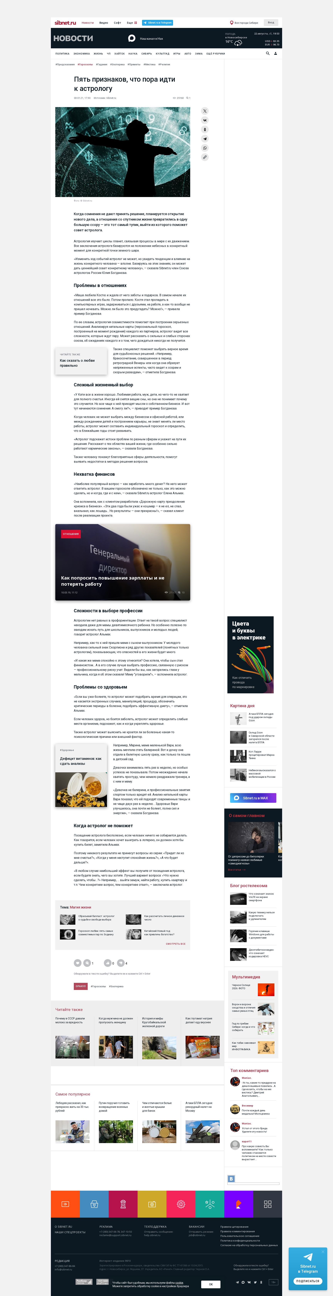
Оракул (81, 986)
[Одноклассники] (205, 129)
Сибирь (146, 53)
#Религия (164, 64)
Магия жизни (80, 907)
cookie (179, 1282)
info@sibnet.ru (63, 1269)
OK (211, 1284)
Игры (177, 53)
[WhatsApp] (205, 148)
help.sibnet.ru (152, 1235)
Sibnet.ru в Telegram (160, 22)
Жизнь (98, 53)
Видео (103, 22)
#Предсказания (65, 64)
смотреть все (176, 944)
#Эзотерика (117, 64)
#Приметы (134, 64)
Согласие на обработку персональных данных (249, 1245)
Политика (63, 53)
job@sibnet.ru (197, 1235)
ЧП (108, 53)
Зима (199, 53)
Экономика (82, 53)
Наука (133, 53)
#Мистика (149, 64)
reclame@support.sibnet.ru (115, 1235)
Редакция (62, 1261)
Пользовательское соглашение (239, 1236)
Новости (88, 22)
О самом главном (247, 815)
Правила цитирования (234, 1226)
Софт (117, 22)
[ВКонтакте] (205, 120)
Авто (188, 53)
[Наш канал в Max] (159, 44)
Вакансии (196, 1226)
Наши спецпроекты (70, 1232)
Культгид (163, 53)
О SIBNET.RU (63, 1226)
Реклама (106, 1226)
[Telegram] (205, 139)
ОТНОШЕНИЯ (71, 534)
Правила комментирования (237, 1231)
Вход (271, 22)
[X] (205, 111)
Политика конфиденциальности (240, 1240)
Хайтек (119, 53)
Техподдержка (155, 1226)
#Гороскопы (85, 64)
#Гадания (101, 64)
